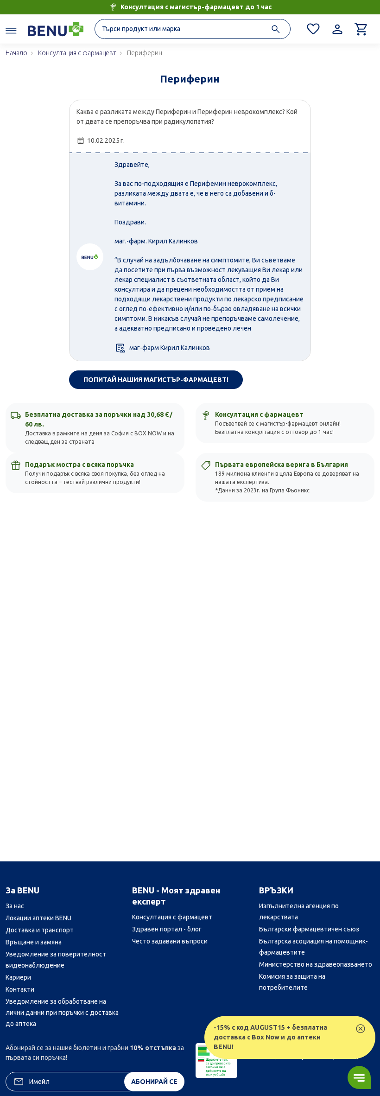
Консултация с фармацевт (172, 917)
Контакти (20, 989)
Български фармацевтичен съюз (309, 929)
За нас (15, 906)
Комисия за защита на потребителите (292, 982)
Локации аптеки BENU (38, 918)
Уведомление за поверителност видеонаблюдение (56, 959)
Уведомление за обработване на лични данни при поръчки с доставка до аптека (62, 1012)
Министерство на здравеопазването (315, 964)
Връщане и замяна (34, 942)
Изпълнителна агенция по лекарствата (299, 911)
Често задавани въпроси (170, 941)
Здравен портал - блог (167, 929)
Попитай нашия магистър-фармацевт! (155, 379)
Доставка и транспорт (40, 930)
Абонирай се (154, 1081)
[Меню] (11, 30)
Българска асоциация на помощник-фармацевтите (313, 946)
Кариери (18, 977)
